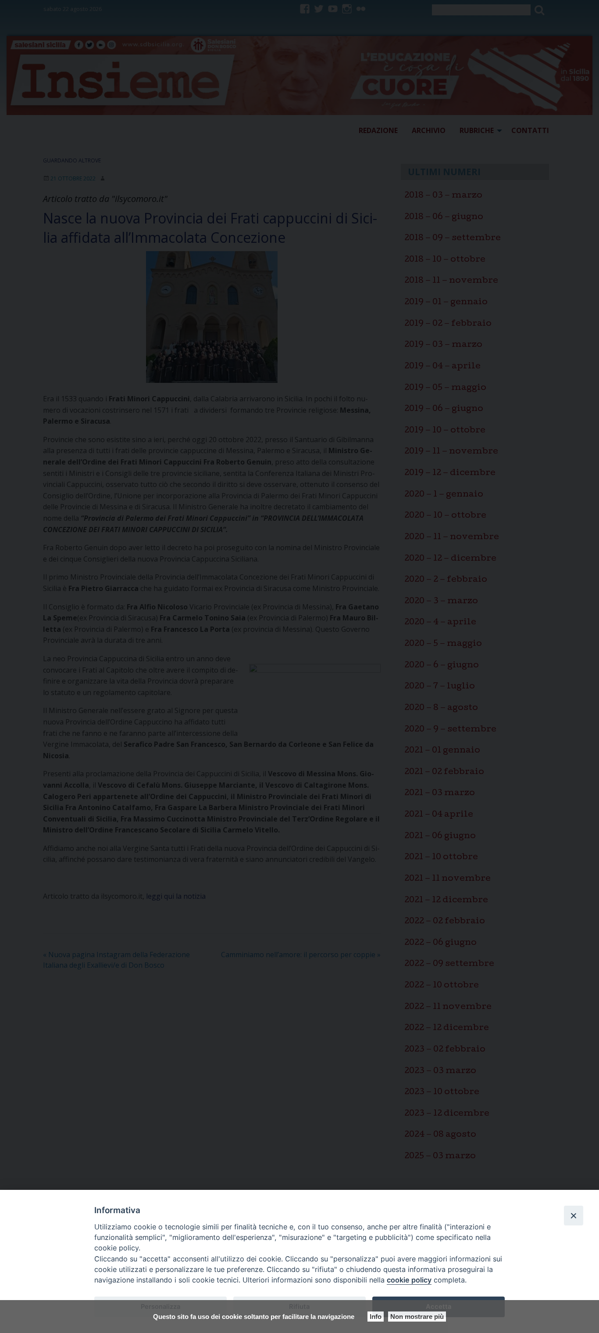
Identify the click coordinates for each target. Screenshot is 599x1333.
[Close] (573, 1215)
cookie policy (409, 1279)
